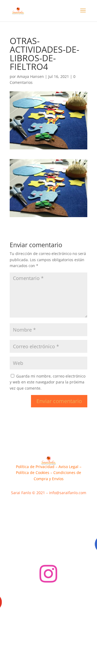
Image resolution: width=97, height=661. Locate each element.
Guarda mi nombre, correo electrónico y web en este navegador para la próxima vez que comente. (47, 382)
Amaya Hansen (30, 76)
